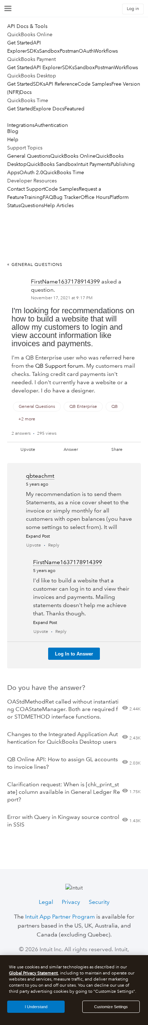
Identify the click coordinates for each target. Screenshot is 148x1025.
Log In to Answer (74, 654)
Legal (46, 901)
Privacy (71, 901)
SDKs (33, 51)
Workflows (106, 51)
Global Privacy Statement (33, 973)
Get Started (20, 42)
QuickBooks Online (73, 156)
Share (116, 449)
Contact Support (26, 189)
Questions (32, 205)
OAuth (86, 51)
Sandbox (49, 51)
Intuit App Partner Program (60, 916)
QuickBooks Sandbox (52, 164)
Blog (12, 131)
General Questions (28, 156)
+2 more (26, 419)
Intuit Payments (94, 164)
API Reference (61, 84)
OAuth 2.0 (31, 172)
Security (99, 901)
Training (33, 197)
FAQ (48, 197)
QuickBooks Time (63, 172)
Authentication (51, 125)
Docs (26, 92)
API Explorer (47, 67)
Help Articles (59, 205)
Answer (71, 449)
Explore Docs (48, 108)
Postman (69, 51)
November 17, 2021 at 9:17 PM (62, 298)
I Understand (36, 1007)
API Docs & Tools (27, 26)
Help (12, 139)
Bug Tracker (66, 197)
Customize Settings (111, 1007)
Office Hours (95, 197)
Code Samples (94, 84)
